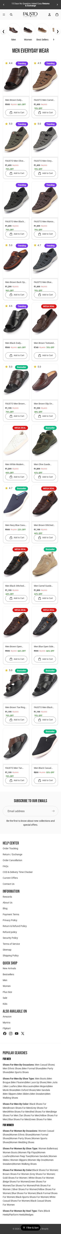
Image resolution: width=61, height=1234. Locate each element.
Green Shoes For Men (40, 1119)
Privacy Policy (10, 920)
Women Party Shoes (20, 1138)
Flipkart (7, 1028)
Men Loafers (10, 1086)
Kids (5, 1003)
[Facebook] (5, 1033)
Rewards (7, 896)
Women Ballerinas (47, 1148)
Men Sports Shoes (19, 1072)
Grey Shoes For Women (42, 1174)
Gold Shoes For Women (15, 1177)
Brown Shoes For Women (16, 1174)
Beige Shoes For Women (15, 1181)
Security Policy (10, 938)
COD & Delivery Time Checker (18, 872)
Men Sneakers (38, 1093)
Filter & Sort (32, 1227)
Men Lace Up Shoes (36, 1082)
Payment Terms (11, 914)
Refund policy (10, 932)
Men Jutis (52, 1082)
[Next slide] (57, 4)
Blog (5, 908)
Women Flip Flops (27, 1152)
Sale (5, 997)
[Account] (49, 14)
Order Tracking (10, 848)
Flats (41, 1210)
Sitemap (7, 949)
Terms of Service (11, 944)
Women (7, 986)
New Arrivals (9, 968)
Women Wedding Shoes (22, 1142)
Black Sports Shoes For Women (32, 1197)
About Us (7, 902)
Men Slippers (10, 1093)
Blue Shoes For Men (18, 1119)
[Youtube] (17, 1033)
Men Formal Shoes (32, 1068)
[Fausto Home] (30, 14)
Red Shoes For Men (40, 1111)
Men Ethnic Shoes (12, 1068)
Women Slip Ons (36, 1160)
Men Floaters (18, 1082)
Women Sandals (39, 1156)
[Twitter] (23, 1033)
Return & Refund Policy (15, 926)
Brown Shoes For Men (19, 1108)
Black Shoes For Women (45, 1170)
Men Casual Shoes (44, 1064)
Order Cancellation (12, 860)
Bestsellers (8, 974)
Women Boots (10, 1152)
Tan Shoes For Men (29, 1115)
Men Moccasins (26, 1086)
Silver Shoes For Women (24, 1189)
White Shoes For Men (19, 1111)
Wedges (29, 1214)
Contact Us (8, 884)
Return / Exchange (12, 854)
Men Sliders (24, 1093)
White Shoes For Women (41, 1177)
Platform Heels (17, 1214)
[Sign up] (53, 811)
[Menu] (4, 15)
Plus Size (7, 992)
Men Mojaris (41, 1086)
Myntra (6, 1022)
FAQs (5, 866)
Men (5, 980)
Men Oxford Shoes (25, 1090)
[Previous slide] (3, 4)
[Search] (11, 14)
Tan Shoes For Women (23, 1185)
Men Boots (41, 1078)
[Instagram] (11, 1033)
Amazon (7, 1016)
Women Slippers (19, 1160)
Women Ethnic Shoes (21, 1134)
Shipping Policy (11, 955)
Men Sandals (43, 1090)
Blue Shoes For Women (24, 1193)
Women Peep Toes (20, 1156)
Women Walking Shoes (25, 1164)
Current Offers (10, 878)
